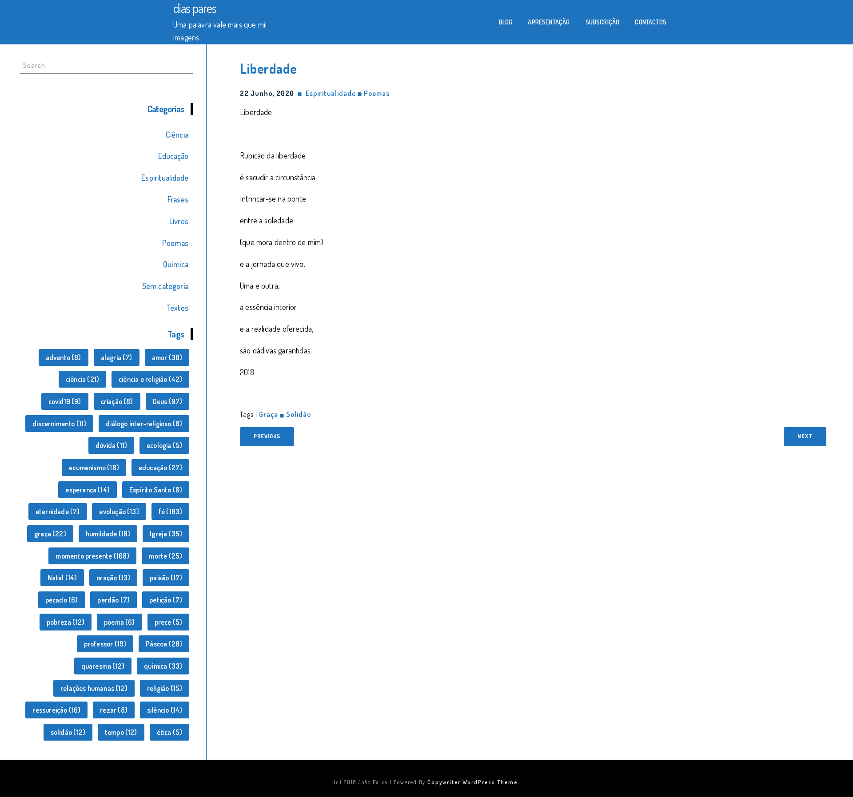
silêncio (164, 710)
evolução (119, 511)
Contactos (650, 22)
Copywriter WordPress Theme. (473, 782)
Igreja (166, 533)
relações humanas (94, 688)
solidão (68, 732)
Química (175, 264)
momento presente (92, 555)
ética (170, 732)
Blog (506, 22)
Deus (168, 401)
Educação (173, 156)
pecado (61, 599)
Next (805, 436)
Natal (62, 577)
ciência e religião (150, 379)
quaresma (102, 666)
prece (169, 622)
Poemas (175, 243)
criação (117, 401)
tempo (121, 732)
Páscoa (164, 643)
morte (165, 555)
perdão (113, 599)
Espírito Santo (155, 489)
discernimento (59, 423)
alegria (116, 357)
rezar (114, 710)
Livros (178, 221)
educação (160, 467)
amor (167, 357)
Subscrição (603, 22)
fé (170, 511)
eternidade (58, 511)
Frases (177, 199)
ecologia (164, 445)
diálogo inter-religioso (144, 423)
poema (119, 622)
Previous (267, 436)
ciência (82, 379)
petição (165, 599)
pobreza (65, 622)
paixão (166, 577)
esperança (87, 489)
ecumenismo (94, 467)
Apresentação (549, 22)
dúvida (111, 445)
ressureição (56, 710)
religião (164, 688)
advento (63, 357)
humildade (108, 533)
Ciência (177, 134)
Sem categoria (165, 286)
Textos (177, 308)
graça (50, 533)
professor (105, 643)
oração (113, 577)
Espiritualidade (164, 177)
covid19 (64, 401)
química (163, 666)
